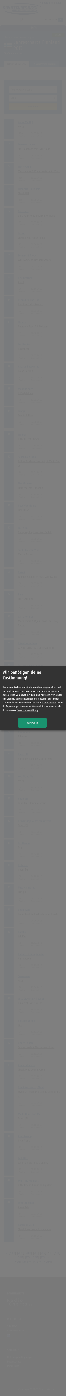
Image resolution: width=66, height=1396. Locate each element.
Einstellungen (49, 702)
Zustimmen (32, 723)
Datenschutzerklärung (27, 710)
